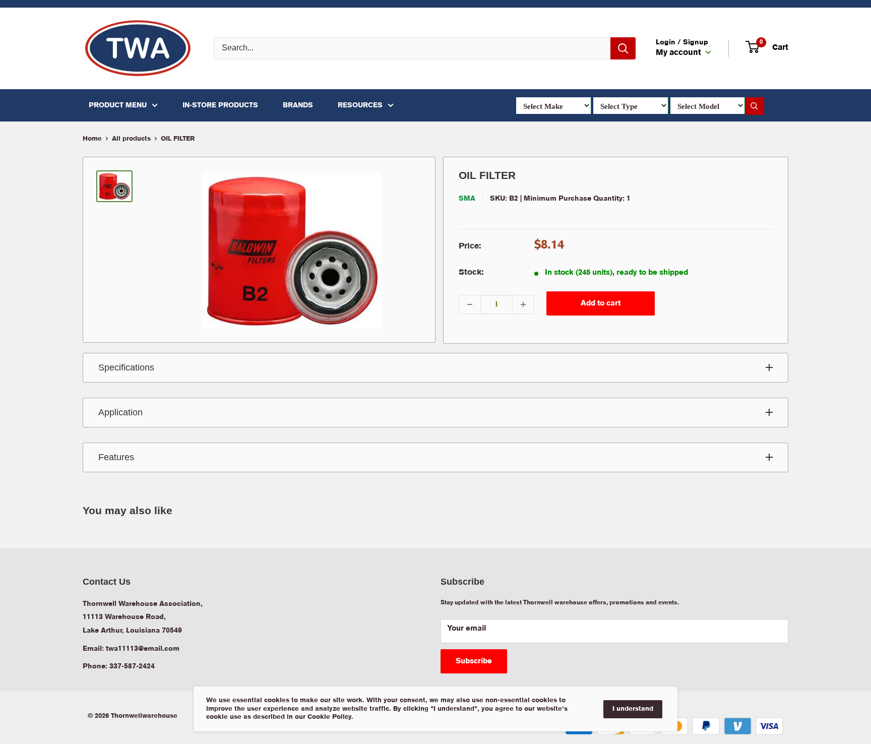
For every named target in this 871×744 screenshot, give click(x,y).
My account (679, 52)
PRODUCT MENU (118, 105)
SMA (467, 199)
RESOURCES (360, 105)
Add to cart (600, 303)
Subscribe (474, 661)
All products (131, 139)
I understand (632, 709)
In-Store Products (220, 105)
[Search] (623, 48)
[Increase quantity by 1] (523, 304)
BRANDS (298, 105)
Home (92, 139)
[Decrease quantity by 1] (469, 304)
